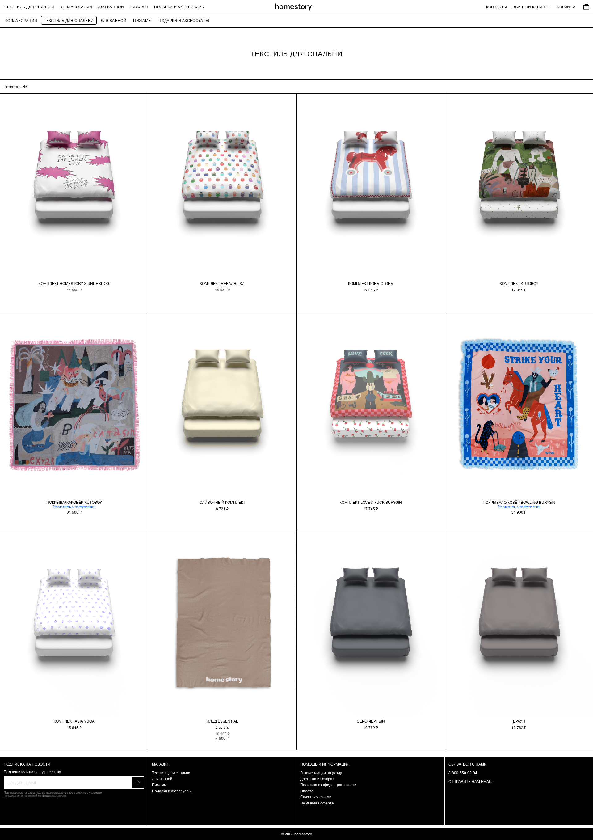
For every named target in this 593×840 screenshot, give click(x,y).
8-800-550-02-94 (462, 772)
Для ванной (111, 6)
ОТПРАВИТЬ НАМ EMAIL (470, 781)
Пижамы (139, 6)
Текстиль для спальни (69, 20)
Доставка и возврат (317, 778)
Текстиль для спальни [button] (29, 6)
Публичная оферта (317, 802)
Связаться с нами (315, 796)
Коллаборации (76, 6)
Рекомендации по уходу (321, 772)
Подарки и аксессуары (179, 6)
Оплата (306, 790)
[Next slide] (141, 169)
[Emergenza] (296, 7)
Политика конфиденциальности (328, 784)
